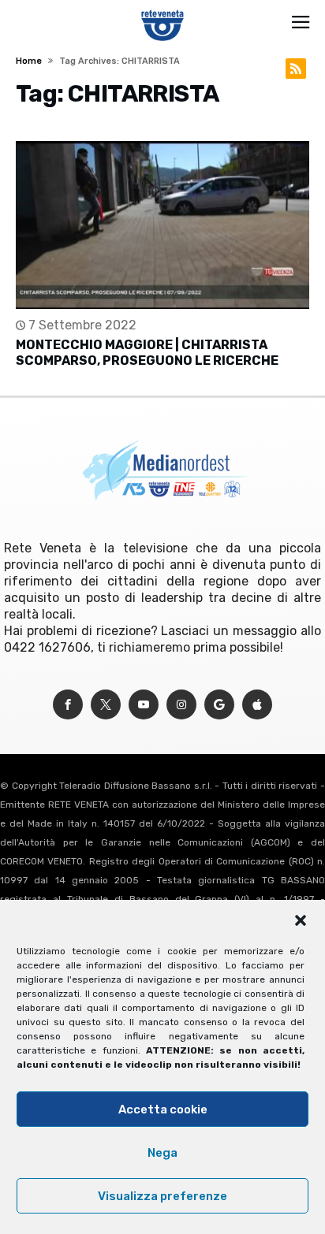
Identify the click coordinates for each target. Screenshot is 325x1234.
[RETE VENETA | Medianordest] (163, 9)
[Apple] (257, 704)
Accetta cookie (162, 1109)
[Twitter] (106, 704)
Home (29, 61)
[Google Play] (219, 704)
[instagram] (181, 704)
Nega (162, 1153)
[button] (300, 920)
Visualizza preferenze (162, 1196)
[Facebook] (68, 704)
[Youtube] (144, 704)
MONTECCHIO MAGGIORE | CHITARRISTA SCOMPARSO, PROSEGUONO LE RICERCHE (147, 352)
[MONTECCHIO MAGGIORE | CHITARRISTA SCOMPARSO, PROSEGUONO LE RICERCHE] (162, 225)
